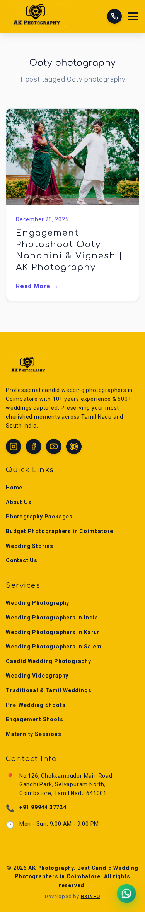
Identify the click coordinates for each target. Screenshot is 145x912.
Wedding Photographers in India (52, 617)
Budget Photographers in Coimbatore (59, 531)
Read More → (37, 286)
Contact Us (22, 560)
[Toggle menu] (133, 16)
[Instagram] (13, 446)
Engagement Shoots (34, 719)
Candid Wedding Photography (48, 661)
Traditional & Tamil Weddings (48, 690)
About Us (18, 502)
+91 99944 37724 (43, 807)
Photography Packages (39, 516)
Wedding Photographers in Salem (54, 646)
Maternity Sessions (33, 734)
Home (14, 487)
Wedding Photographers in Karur (53, 632)
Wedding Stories (29, 546)
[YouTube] (53, 446)
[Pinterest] (74, 446)
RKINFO (90, 896)
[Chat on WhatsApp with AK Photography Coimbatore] (126, 893)
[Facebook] (33, 446)
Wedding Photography (37, 603)
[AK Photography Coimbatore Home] (38, 16)
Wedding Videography (37, 675)
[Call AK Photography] (114, 16)
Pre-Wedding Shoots (35, 705)
